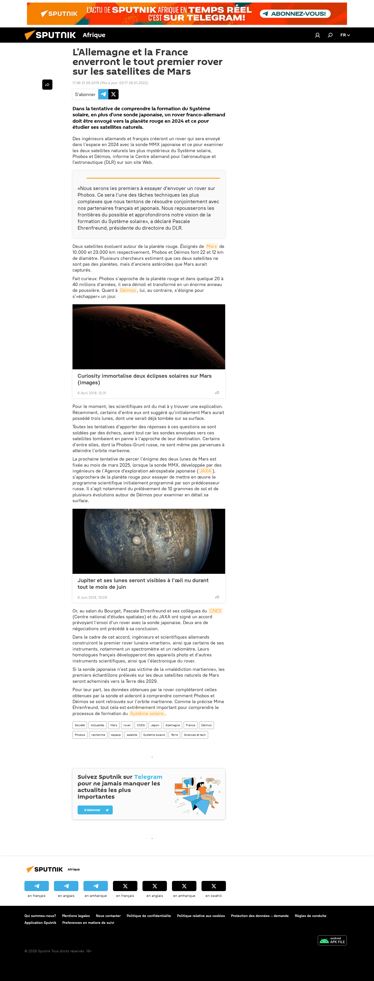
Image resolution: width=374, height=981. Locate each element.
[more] (217, 392)
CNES (215, 611)
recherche (98, 735)
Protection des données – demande (260, 915)
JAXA (205, 471)
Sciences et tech (195, 735)
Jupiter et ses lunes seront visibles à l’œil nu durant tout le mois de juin (143, 583)
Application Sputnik (40, 922)
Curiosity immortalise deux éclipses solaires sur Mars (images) (145, 379)
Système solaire (147, 713)
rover (127, 725)
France (190, 725)
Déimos (128, 290)
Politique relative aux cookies (201, 915)
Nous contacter (108, 915)
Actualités (97, 725)
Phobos (80, 735)
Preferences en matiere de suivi (88, 922)
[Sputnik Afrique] (52, 41)
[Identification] (317, 35)
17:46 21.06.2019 (86, 83)
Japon (155, 725)
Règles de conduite (310, 915)
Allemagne (172, 725)
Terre (174, 735)
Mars (212, 246)
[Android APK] (332, 941)
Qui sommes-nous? (40, 915)
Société (80, 725)
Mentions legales (76, 915)
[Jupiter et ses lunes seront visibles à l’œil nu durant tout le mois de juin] (149, 541)
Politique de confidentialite (149, 915)
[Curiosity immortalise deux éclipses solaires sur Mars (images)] (149, 336)
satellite (132, 735)
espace (116, 735)
